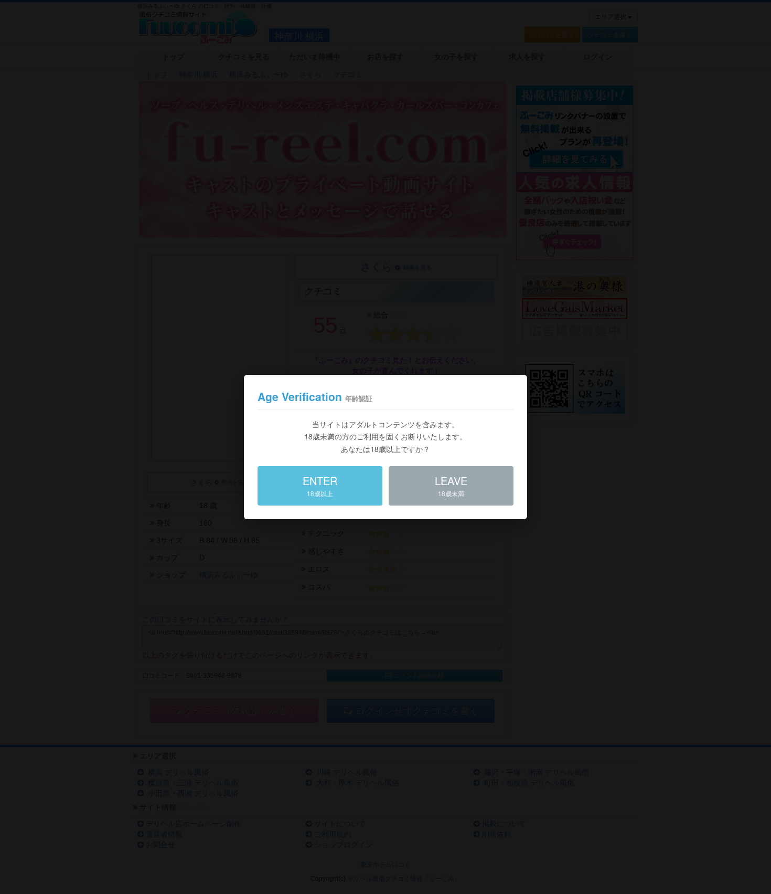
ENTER (320, 485)
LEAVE (451, 485)
